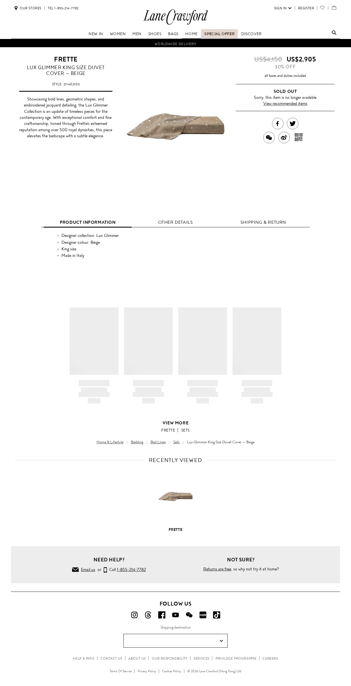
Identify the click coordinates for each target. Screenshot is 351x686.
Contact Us (111, 658)
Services (202, 658)
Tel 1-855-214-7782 (63, 8)
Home (191, 34)
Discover (251, 34)
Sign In (280, 8)
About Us (137, 658)
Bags (173, 34)
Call (126, 569)
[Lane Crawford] (175, 24)
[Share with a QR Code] (299, 137)
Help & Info (84, 658)
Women (118, 34)
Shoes (155, 34)
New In (96, 34)
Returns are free (217, 569)
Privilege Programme (236, 658)
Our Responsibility (170, 658)
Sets (185, 430)
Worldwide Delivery (175, 43)
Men (136, 34)
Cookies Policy (171, 671)
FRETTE (66, 59)
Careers (270, 658)
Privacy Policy (147, 671)
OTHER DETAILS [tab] (175, 222)
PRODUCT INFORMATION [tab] (87, 222)
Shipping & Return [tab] (263, 222)
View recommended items (285, 103)
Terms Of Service (121, 671)
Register (306, 8)
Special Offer (219, 34)
